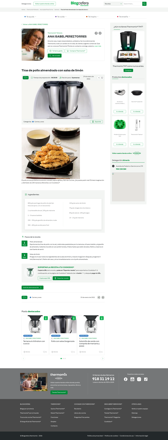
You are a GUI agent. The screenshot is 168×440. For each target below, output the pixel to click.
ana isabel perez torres (46, 9)
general (57, 9)
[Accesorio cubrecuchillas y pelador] (120, 92)
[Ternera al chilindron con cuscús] (35, 326)
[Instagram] (139, 379)
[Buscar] (144, 4)
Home (23, 9)
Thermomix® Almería (32, 9)
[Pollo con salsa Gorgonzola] (63, 326)
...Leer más (97, 46)
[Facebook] (125, 379)
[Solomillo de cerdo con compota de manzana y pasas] (91, 326)
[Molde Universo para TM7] (120, 124)
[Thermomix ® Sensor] (137, 124)
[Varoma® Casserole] (137, 92)
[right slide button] (103, 358)
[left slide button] (23, 358)
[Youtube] (132, 379)
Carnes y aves (28, 335)
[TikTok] (146, 379)
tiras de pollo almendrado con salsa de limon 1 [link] (74, 9)
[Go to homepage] (79, 3)
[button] (113, 4)
